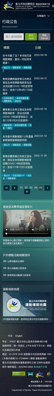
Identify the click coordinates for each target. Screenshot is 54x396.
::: (2, 3)
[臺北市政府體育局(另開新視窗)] (40, 377)
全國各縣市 (9, 98)
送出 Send (31, 37)
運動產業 (17, 67)
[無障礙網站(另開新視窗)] (18, 377)
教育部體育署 (22, 98)
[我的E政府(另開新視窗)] (30, 377)
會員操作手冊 (40, 367)
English (19, 336)
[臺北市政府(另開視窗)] (49, 377)
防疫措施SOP (18, 175)
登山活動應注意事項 (14, 268)
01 (21, 187)
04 (35, 187)
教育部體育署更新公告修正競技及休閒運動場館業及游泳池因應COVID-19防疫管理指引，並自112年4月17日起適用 (18, 86)
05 (40, 187)
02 (26, 187)
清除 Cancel (44, 37)
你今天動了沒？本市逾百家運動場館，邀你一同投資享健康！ (17, 59)
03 (31, 187)
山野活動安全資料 (13, 261)
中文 (10, 336)
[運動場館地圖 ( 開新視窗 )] (27, 304)
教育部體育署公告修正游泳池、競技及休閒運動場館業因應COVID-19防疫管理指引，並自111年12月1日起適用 (17, 163)
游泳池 (18, 101)
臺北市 (7, 67)
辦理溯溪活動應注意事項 (16, 275)
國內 (10, 128)
